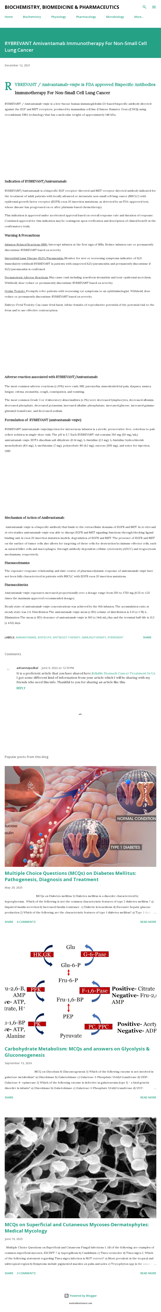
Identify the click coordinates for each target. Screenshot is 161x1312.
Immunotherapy (94, 637)
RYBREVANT (115, 637)
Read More (148, 922)
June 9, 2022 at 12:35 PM (57, 668)
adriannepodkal (27, 668)
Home (9, 17)
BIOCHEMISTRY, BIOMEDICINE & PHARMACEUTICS (62, 7)
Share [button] (147, 637)
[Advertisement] (80, 147)
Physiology (58, 17)
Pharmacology (86, 17)
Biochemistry (32, 17)
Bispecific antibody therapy (59, 637)
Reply (21, 688)
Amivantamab (26, 637)
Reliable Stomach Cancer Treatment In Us (123, 673)
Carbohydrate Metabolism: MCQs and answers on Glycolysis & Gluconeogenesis (77, 1051)
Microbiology (115, 17)
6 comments (26, 922)
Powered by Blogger (83, 1296)
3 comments (26, 1273)
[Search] (144, 7)
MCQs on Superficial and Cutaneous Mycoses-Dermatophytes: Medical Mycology (77, 1227)
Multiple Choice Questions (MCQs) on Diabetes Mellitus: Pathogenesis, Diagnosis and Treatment (70, 876)
